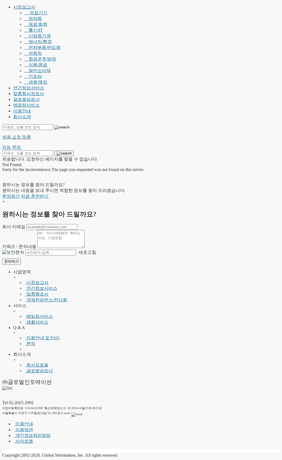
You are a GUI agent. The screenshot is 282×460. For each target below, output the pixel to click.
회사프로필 (36, 365)
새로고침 (86, 252)
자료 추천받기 (34, 196)
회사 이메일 (13, 226)
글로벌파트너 (26, 99)
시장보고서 (24, 7)
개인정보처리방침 (32, 435)
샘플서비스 (36, 322)
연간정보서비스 (28, 88)
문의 (30, 343)
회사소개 (22, 116)
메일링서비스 (26, 105)
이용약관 (23, 429)
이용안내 (22, 111)
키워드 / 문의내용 (19, 246)
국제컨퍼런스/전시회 (46, 300)
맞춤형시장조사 (28, 93)
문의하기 (11, 196)
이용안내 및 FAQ (42, 337)
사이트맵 (23, 441)
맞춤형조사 (36, 294)
